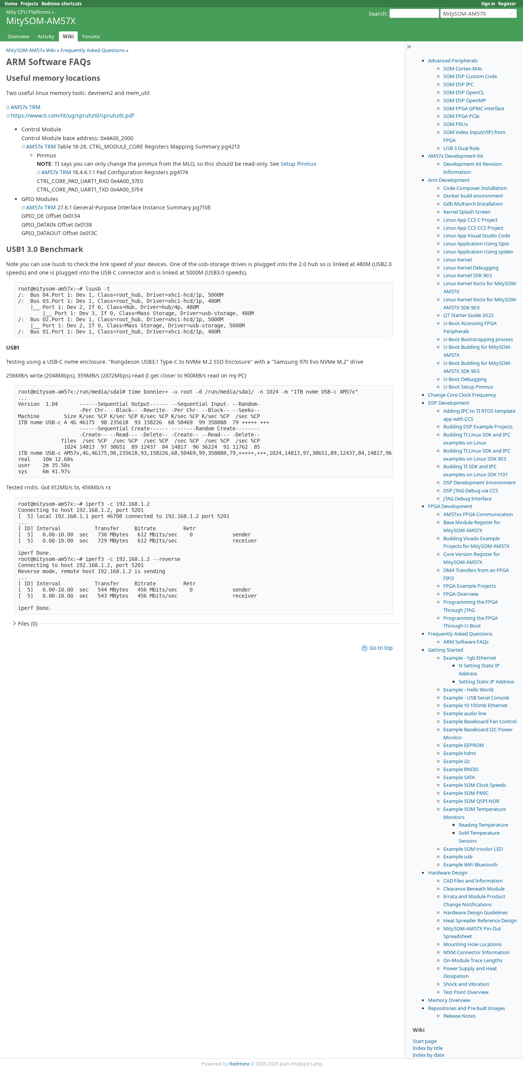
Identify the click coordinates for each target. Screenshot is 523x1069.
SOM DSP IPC (458, 84)
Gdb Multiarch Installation (473, 203)
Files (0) (27, 623)
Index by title (428, 1047)
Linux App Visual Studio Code (476, 235)
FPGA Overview (460, 593)
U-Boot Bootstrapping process (478, 339)
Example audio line (464, 713)
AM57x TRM (26, 107)
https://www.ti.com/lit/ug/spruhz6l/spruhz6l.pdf (72, 115)
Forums (91, 36)
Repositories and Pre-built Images (466, 1008)
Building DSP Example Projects (478, 426)
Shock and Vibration (466, 984)
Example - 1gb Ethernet (469, 657)
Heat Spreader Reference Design (480, 920)
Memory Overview (449, 1000)
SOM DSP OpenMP (464, 100)
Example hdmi (459, 753)
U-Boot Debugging (465, 379)
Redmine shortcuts (61, 4)
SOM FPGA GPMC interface (473, 108)
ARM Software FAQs (466, 641)
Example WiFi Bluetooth (470, 864)
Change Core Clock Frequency (462, 394)
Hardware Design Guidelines (475, 912)
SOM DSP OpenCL (463, 92)
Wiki (68, 36)
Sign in (488, 4)
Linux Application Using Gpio (476, 243)
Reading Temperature (483, 824)
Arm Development (449, 180)
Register (507, 4)
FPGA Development (450, 506)
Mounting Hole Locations (472, 944)
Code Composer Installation (475, 188)
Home (11, 4)
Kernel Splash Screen (466, 211)
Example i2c (456, 761)
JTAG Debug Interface (467, 498)
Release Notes (459, 1015)
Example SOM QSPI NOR (471, 801)
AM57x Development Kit (455, 155)
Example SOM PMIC (466, 792)
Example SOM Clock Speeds (474, 784)
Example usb (457, 856)
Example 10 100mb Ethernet (475, 705)
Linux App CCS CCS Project (473, 227)
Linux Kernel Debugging (470, 267)
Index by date (428, 1054)
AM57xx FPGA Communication (478, 514)
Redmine (239, 1064)
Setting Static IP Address (486, 681)
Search (377, 13)
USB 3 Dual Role (461, 148)
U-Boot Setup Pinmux (468, 386)
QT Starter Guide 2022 (468, 315)
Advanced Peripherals (452, 60)
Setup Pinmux (298, 163)
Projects (29, 4)
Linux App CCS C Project (470, 219)
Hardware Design (447, 872)
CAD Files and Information (473, 880)
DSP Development (448, 402)
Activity (46, 36)
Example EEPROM (463, 745)
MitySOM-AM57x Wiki (31, 50)
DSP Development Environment (479, 482)
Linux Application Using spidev (478, 251)
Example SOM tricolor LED (473, 848)
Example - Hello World (468, 689)
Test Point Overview (466, 992)
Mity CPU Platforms (28, 11)
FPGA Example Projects (469, 585)
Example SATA (459, 777)
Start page (424, 1041)
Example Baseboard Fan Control (479, 721)
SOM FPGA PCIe (461, 116)
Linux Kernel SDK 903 (467, 275)
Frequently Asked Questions (460, 633)
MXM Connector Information (476, 952)
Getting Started (445, 649)
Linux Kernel (457, 259)
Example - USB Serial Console (476, 697)
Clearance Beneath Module (474, 888)
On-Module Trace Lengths (472, 960)
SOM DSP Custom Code (470, 76)
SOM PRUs (455, 124)
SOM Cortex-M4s (462, 68)
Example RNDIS (461, 769)
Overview (18, 36)
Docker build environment (473, 195)
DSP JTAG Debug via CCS (470, 490)
